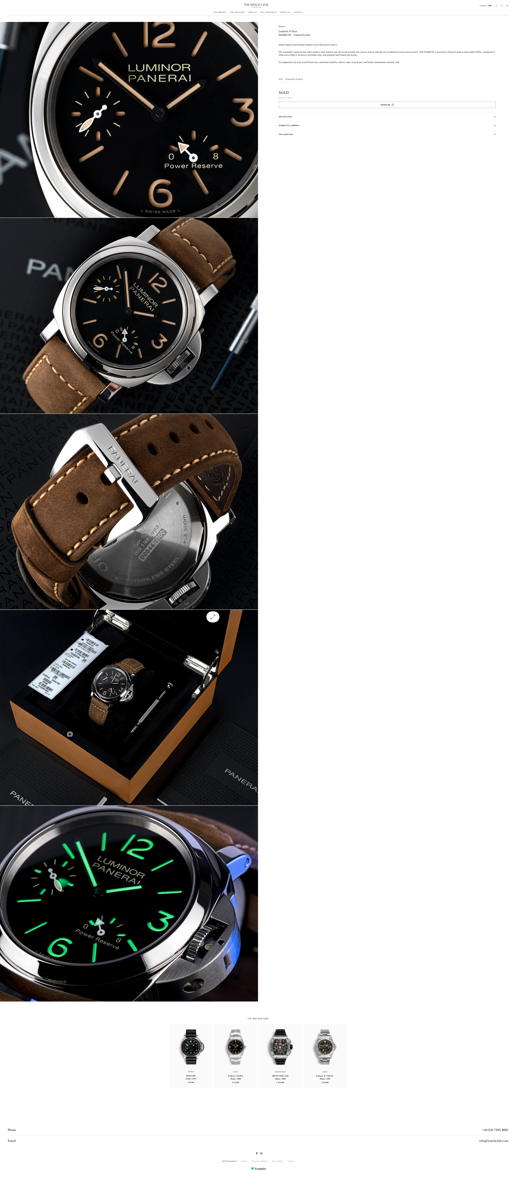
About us (252, 12)
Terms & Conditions (259, 1161)
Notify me (385, 105)
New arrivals (220, 12)
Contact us (285, 12)
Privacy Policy (277, 1161)
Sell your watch (268, 12)
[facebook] (255, 1153)
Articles (298, 12)
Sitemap (291, 1161)
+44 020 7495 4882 (495, 1130)
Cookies (244, 1161)
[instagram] (259, 1153)
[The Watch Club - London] (241, 6)
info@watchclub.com (493, 1141)
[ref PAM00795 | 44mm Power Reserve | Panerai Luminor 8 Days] (129, 120)
